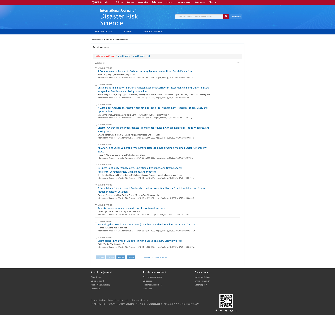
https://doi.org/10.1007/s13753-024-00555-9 (175, 138)
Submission (157, 2)
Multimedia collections (152, 285)
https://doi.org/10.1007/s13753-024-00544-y (173, 118)
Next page (121, 257)
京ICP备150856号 (126, 304)
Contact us (95, 289)
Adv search (236, 17)
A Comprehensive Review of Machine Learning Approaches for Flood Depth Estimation (145, 71)
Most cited (147, 289)
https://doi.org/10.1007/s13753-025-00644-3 (175, 98)
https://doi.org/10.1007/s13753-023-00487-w (175, 247)
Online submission (202, 281)
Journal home (97, 40)
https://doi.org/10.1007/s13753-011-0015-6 (170, 215)
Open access (200, 2)
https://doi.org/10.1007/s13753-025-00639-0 (175, 78)
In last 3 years (138, 56)
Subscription (143, 2)
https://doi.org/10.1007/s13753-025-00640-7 (175, 198)
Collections (147, 281)
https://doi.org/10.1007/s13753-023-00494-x (175, 178)
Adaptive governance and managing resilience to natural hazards (133, 208)
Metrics (169, 2)
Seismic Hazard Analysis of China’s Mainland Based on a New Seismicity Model (140, 241)
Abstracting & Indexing (100, 285)
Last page (131, 257)
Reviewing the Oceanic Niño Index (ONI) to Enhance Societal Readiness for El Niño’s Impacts (148, 224)
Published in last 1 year (105, 56)
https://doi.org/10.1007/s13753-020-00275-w (175, 231)
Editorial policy (184, 2)
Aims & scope (96, 277)
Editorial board (97, 281)
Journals (130, 2)
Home (120, 2)
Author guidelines (202, 277)
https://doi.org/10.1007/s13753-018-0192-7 (174, 158)
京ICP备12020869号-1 (108, 304)
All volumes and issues (152, 277)
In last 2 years (124, 56)
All (149, 56)
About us (212, 2)
